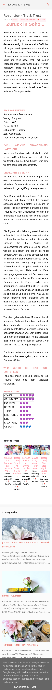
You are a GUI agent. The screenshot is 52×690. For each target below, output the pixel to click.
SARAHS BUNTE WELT (20, 4)
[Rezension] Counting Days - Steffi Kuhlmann (17, 467)
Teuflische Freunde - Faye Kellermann (20, 645)
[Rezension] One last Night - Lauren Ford (44, 466)
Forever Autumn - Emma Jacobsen (26, 464)
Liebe (15, 20)
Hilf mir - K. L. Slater (11, 596)
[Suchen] (48, 4)
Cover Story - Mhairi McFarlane (35, 463)
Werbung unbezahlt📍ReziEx (33, 20)
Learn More (21, 687)
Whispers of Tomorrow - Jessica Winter (8, 464)
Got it (35, 687)
